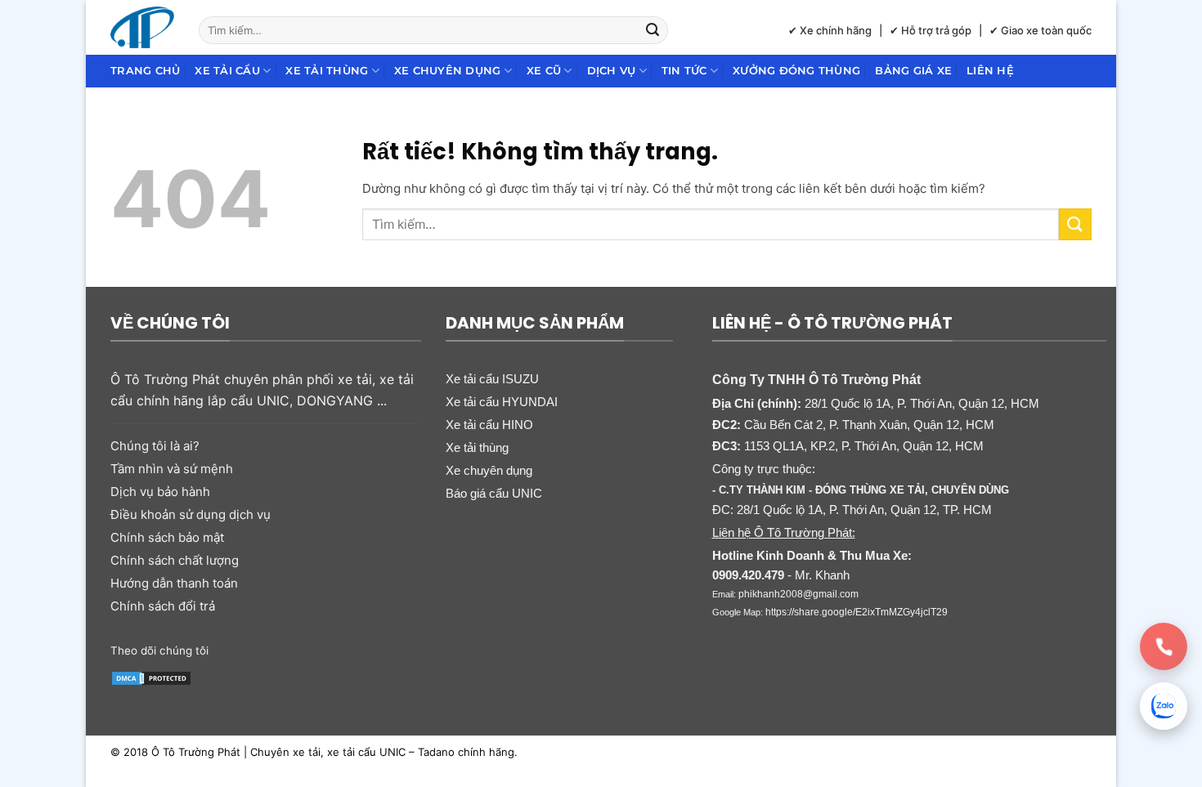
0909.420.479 (748, 575)
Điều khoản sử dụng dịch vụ (190, 514)
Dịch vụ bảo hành (160, 491)
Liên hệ (990, 71)
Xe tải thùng (326, 71)
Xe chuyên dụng (447, 71)
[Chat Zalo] (1163, 706)
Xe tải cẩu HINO (489, 425)
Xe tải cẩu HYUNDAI (502, 402)
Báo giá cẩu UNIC (494, 493)
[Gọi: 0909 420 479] (1163, 646)
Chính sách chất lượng (174, 560)
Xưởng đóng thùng (796, 71)
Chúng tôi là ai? (155, 446)
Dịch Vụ (611, 71)
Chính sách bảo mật (167, 537)
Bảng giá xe (913, 71)
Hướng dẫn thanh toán (174, 583)
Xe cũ (544, 71)
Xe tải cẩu (227, 71)
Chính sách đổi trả (162, 606)
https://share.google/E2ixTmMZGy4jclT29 (856, 612)
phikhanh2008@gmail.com (798, 594)
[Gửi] (653, 30)
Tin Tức (684, 71)
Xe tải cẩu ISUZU (492, 379)
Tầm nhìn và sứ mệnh (171, 468)
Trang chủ (145, 71)
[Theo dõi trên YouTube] (349, 649)
